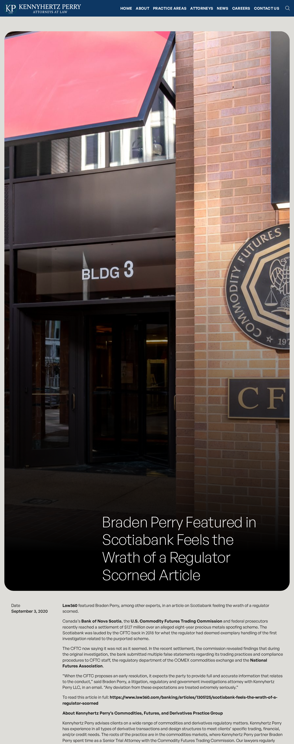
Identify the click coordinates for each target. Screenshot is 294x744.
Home (126, 8)
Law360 (69, 605)
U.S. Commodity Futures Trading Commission (176, 620)
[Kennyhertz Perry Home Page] (42, 8)
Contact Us (266, 8)
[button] (287, 8)
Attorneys (201, 8)
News (222, 8)
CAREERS (241, 8)
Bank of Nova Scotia (101, 620)
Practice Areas (170, 8)
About (142, 8)
